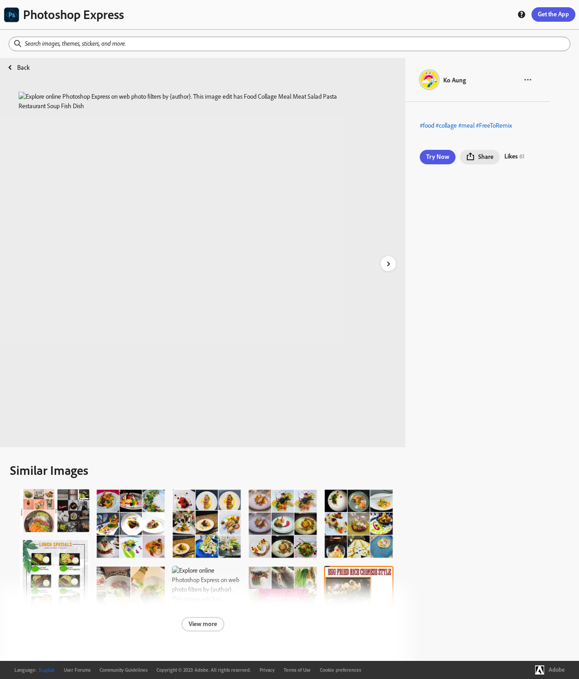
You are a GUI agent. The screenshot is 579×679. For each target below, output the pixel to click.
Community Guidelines (123, 670)
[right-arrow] (388, 263)
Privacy (267, 670)
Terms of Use (297, 670)
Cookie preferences (340, 670)
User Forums (77, 670)
